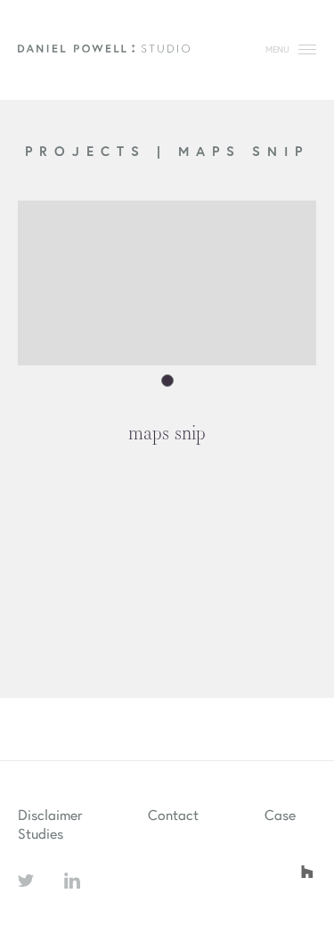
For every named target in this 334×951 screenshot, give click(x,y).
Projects (91, 151)
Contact (173, 814)
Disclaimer (50, 814)
